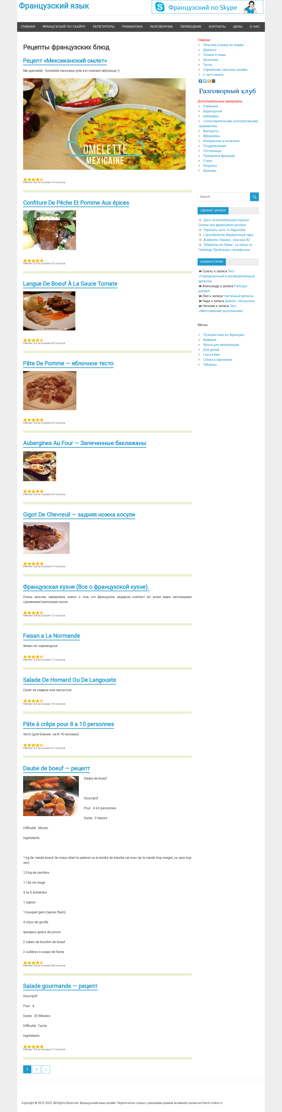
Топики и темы (214, 55)
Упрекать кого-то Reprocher (224, 230)
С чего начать (213, 75)
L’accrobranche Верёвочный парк (228, 235)
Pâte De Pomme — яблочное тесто (68, 363)
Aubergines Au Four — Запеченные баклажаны (84, 443)
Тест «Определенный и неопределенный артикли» (227, 276)
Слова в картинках (217, 360)
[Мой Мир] (213, 80)
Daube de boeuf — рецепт (56, 768)
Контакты (217, 27)
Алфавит (210, 340)
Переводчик (190, 27)
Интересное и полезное (221, 141)
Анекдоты (211, 131)
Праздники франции (219, 156)
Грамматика (132, 27)
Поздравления (214, 146)
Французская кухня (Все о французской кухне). (86, 586)
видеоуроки (212, 111)
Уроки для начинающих (221, 345)
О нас (255, 27)
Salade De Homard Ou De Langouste (69, 679)
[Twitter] (205, 80)
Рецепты (210, 166)
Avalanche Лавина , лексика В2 (226, 240)
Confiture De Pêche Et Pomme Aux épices (76, 202)
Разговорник (161, 27)
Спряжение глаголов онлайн (225, 70)
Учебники (210, 106)
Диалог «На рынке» (240, 301)
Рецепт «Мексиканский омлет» (65, 60)
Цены (237, 27)
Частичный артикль (239, 296)
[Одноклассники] (209, 80)
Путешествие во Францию (223, 335)
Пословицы (212, 151)
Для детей (211, 350)
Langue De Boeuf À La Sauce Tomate (70, 283)
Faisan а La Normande (51, 635)
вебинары (211, 116)
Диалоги (209, 50)
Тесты (207, 65)
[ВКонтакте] (200, 80)
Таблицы (210, 365)
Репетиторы (103, 27)
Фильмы (210, 171)
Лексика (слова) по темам (223, 45)
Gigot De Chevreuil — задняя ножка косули (79, 514)
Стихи (207, 161)
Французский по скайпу (64, 27)
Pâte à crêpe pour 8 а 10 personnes (68, 724)
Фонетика (210, 60)
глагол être (211, 355)
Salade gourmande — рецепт (60, 986)
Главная (28, 27)
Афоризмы (211, 136)
